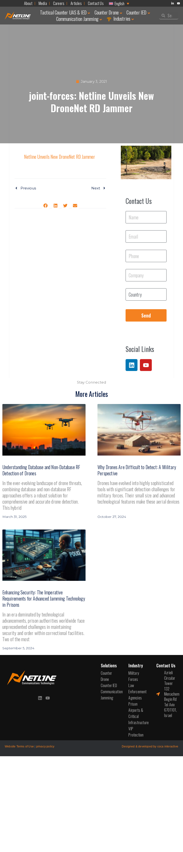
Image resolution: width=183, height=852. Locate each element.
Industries (121, 18)
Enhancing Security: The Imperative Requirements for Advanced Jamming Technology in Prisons (43, 598)
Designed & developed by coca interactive (150, 746)
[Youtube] (146, 365)
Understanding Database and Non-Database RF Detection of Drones (41, 470)
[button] (45, 205)
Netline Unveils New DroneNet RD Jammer (59, 156)
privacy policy (45, 746)
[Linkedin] (131, 365)
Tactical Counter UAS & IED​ (63, 12)
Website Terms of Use (19, 746)
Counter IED (136, 12)
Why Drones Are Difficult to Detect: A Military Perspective (136, 470)
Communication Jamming (77, 19)
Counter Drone (107, 12)
